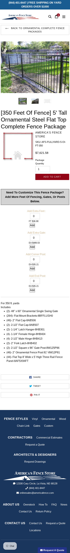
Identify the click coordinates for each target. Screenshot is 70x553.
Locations (35, 530)
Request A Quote (53, 550)
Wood (62, 419)
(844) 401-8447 (37, 488)
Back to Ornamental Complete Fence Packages (37, 30)
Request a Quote (35, 444)
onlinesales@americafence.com (37, 492)
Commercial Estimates (49, 437)
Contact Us (25, 511)
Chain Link (23, 425)
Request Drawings (35, 461)
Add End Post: (37, 276)
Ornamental (48, 419)
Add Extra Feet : (36, 211)
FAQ (54, 504)
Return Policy (43, 511)
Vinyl (35, 419)
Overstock (29, 504)
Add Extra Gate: (37, 232)
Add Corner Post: (36, 254)
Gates (36, 425)
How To (43, 504)
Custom (48, 425)
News (64, 504)
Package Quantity (39, 162)
